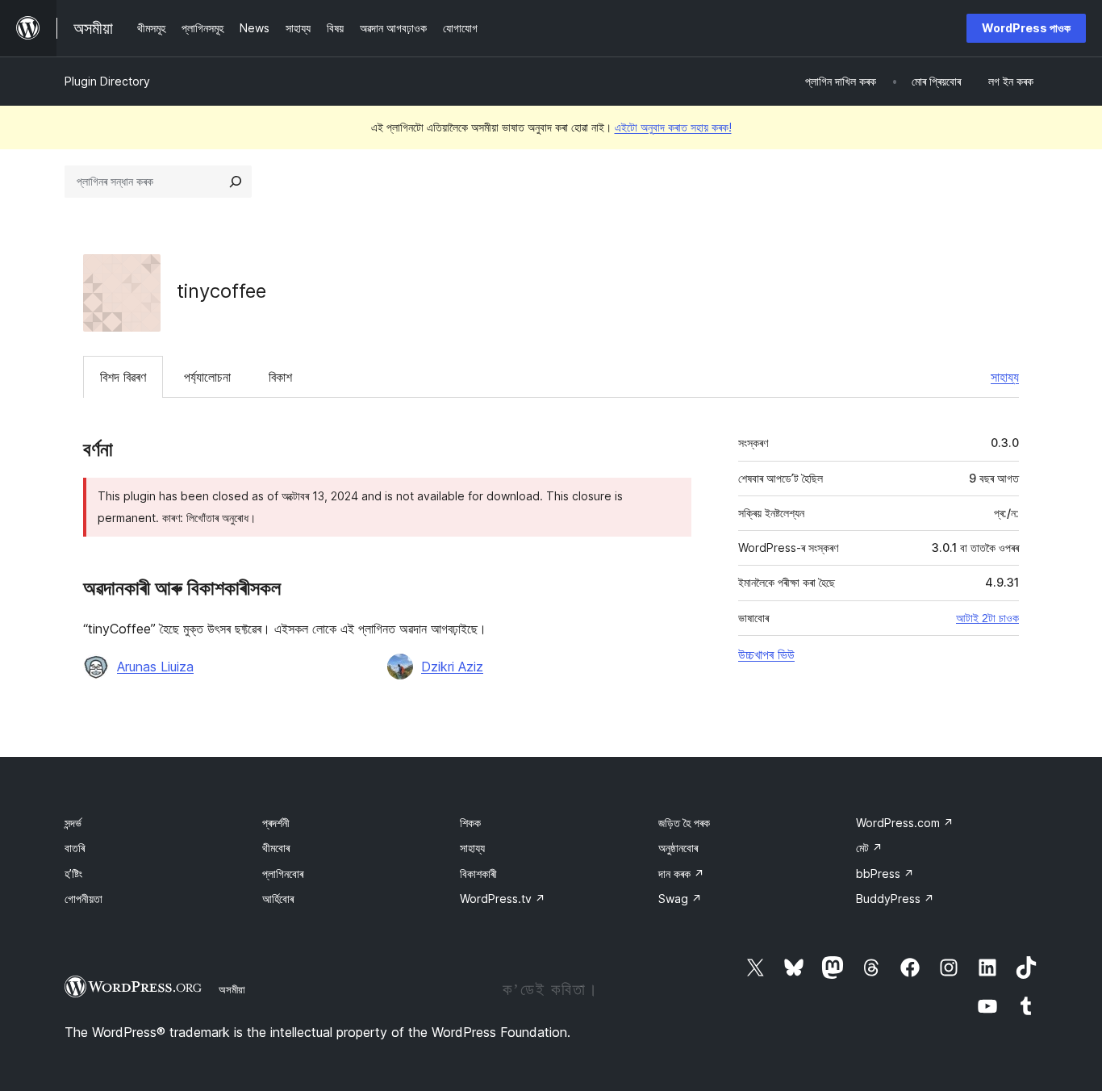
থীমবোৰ (276, 848)
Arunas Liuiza (155, 666)
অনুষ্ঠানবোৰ (678, 848)
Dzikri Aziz (452, 666)
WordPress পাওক (1026, 28)
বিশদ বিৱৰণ (123, 377)
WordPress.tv (502, 898)
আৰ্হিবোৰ (278, 898)
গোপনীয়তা (83, 898)
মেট (869, 848)
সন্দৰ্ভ (73, 823)
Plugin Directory (107, 81)
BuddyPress (895, 898)
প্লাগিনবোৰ (282, 873)
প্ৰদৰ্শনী (276, 823)
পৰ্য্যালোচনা (207, 377)
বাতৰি (75, 848)
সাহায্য (1005, 377)
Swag (680, 898)
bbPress (885, 873)
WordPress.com (905, 823)
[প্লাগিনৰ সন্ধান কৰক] (235, 181)
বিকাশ (280, 377)
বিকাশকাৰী (478, 873)
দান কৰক (681, 873)
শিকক (470, 823)
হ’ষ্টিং (73, 873)
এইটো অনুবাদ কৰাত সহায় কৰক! (673, 127)
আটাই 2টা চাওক (987, 618)
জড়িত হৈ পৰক (684, 823)
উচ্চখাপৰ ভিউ (766, 654)
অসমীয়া (232, 989)
